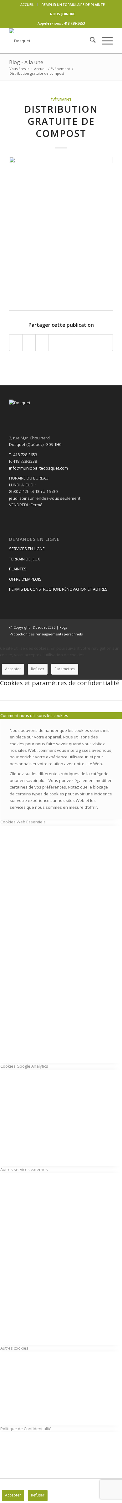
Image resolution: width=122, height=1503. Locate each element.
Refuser (37, 669)
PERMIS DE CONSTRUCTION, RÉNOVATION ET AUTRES (58, 589)
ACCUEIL (27, 4)
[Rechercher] (90, 40)
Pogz (63, 627)
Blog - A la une (26, 62)
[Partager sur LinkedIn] (54, 343)
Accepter (13, 669)
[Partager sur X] (29, 343)
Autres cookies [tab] (14, 1348)
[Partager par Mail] (106, 343)
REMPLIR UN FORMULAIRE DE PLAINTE (73, 4)
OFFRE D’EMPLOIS (25, 579)
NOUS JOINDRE (62, 14)
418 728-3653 (74, 23)
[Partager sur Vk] (80, 343)
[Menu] (104, 40)
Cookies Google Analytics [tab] (24, 1066)
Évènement (61, 99)
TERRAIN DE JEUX (24, 559)
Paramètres (64, 669)
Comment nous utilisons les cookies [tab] (34, 715)
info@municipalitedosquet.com (38, 468)
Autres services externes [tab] (24, 1169)
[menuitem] (27, 4)
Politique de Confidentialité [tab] (26, 1428)
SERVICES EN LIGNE (27, 548)
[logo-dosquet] (50, 40)
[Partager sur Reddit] (93, 343)
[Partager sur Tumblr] (67, 343)
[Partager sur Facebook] (15, 343)
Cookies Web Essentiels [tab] (23, 822)
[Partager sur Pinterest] (42, 343)
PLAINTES (18, 569)
